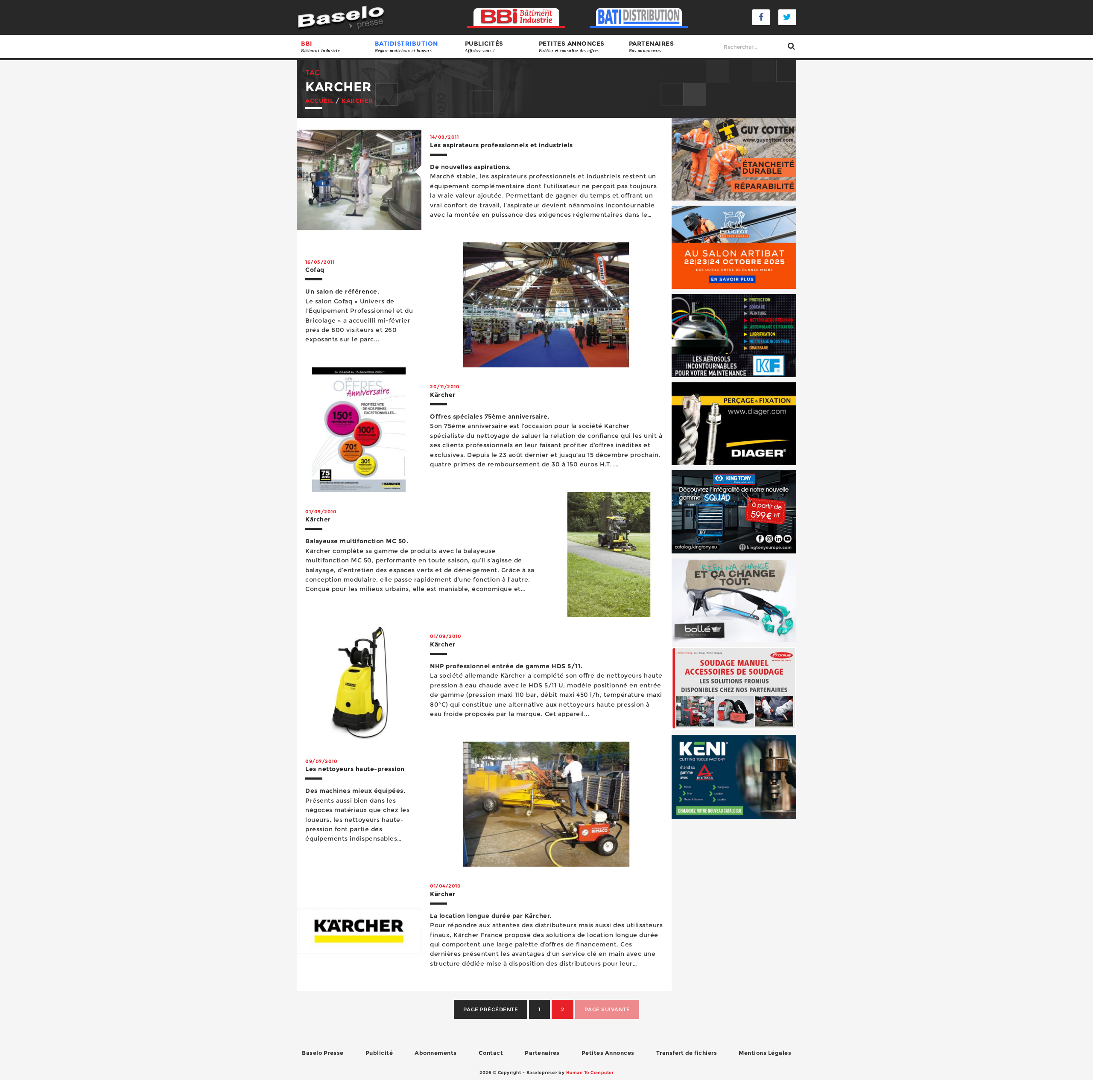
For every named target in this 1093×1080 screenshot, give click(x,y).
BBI (320, 46)
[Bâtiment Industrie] (516, 17)
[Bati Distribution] (639, 17)
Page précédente (490, 1009)
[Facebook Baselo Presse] (761, 17)
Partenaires (651, 46)
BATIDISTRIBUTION (406, 46)
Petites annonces (572, 46)
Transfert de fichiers (686, 1052)
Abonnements (436, 1052)
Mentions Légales (765, 1052)
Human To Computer (590, 1072)
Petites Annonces (608, 1052)
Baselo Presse (323, 1052)
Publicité (379, 1052)
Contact (491, 1052)
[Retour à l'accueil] (341, 17)
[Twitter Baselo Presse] (787, 17)
